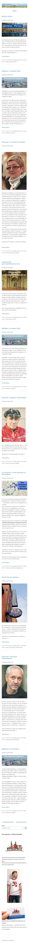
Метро (14, 61)
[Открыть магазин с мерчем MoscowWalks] (14, 886)
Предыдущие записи (8, 822)
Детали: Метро (7, 16)
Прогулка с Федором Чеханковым (14, 398)
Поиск (3, 825)
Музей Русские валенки (10, 577)
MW (25, 60)
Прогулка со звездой (14, 252)
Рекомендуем (19, 568)
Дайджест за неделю (10, 132)
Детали (11, 61)
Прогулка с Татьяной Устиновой (13, 142)
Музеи (13, 647)
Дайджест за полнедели (10, 749)
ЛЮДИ (7, 252)
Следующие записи (21, 822)
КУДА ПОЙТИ (13, 568)
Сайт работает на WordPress (8, 940)
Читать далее (6, 56)
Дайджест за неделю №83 (11, 328)
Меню (14, 10)
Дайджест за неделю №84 (11, 71)
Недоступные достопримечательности (11, 263)
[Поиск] (25, 828)
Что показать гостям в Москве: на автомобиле (14, 473)
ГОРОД (7, 61)
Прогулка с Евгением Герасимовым (9, 657)
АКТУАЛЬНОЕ (9, 319)
